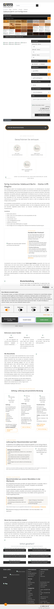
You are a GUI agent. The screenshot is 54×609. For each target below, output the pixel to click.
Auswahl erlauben (27, 319)
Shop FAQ (30, 590)
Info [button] (49, 61)
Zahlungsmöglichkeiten (32, 573)
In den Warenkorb (42, 115)
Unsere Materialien (31, 574)
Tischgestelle (30, 595)
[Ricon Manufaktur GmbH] (38, 105)
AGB (41, 574)
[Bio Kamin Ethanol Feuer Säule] (39, 548)
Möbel (29, 591)
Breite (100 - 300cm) (36, 44)
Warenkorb (30, 584)
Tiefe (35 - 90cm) (35, 55)
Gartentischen (30, 257)
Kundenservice (41, 404)
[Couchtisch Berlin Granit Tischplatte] (39, 560)
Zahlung (8, 404)
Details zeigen (46, 314)
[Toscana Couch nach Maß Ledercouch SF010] (14, 548)
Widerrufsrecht (31, 576)
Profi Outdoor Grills (31, 599)
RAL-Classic (20, 369)
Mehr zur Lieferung (26, 427)
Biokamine (43, 506)
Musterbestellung (31, 582)
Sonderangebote (31, 601)
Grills (33, 506)
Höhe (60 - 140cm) (36, 49)
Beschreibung (7, 120)
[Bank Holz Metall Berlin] (14, 560)
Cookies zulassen (44, 319)
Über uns (42, 573)
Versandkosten (47, 110)
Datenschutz (42, 576)
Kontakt (29, 580)
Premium (43, 64)
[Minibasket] (49, 1)
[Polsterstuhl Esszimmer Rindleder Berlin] (39, 554)
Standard (36, 64)
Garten (29, 596)
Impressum (42, 571)
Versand (29, 571)
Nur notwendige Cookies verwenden (10, 319)
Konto (29, 585)
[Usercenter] (46, 1)
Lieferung (23, 403)
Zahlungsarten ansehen (10, 430)
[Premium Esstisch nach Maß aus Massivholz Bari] (14, 554)
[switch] (20, 310)
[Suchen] (37, 5)
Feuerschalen (37, 506)
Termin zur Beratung (42, 429)
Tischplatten (30, 593)
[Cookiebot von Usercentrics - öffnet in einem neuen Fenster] (43, 287)
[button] (27, 18)
